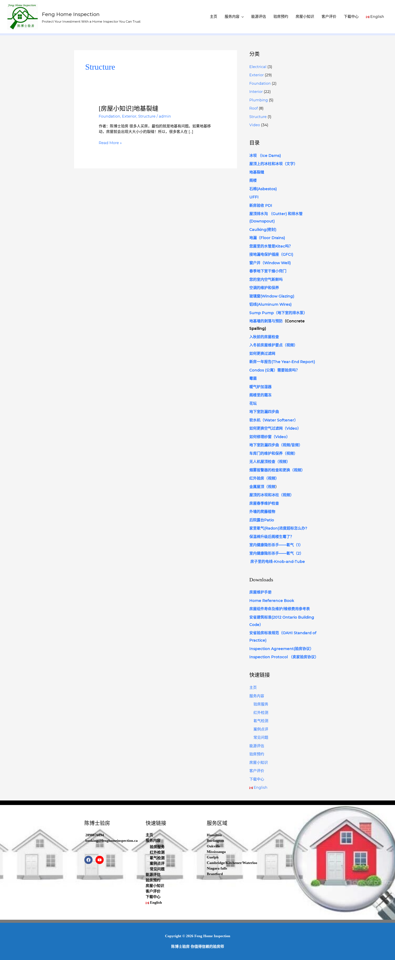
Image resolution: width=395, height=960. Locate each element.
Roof (253, 108)
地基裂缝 (256, 172)
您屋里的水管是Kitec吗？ (271, 246)
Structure (147, 116)
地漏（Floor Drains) (267, 238)
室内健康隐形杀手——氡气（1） (276, 545)
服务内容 (232, 16)
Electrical (257, 67)
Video (254, 125)
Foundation (109, 116)
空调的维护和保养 (264, 288)
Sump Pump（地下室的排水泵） (278, 313)
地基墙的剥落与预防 (266, 321)
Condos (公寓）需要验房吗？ (274, 370)
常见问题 (260, 737)
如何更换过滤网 (262, 353)
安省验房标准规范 (264, 633)
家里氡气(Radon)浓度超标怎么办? (278, 528)
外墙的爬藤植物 (262, 511)
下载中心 (351, 16)
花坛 (253, 403)
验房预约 (280, 16)
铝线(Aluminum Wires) (270, 304)
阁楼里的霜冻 (260, 395)
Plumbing (258, 100)
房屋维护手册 (260, 592)
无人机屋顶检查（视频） (269, 461)
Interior (256, 91)
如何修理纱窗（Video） (269, 437)
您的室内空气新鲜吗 (266, 279)
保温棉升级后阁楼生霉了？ (271, 536)
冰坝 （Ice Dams (264, 155)
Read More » (110, 143)
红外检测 (260, 712)
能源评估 (258, 16)
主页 (213, 16)
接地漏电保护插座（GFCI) (271, 254)
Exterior (129, 116)
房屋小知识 (305, 16)
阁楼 (253, 180)
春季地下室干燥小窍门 (267, 271)
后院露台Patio (261, 520)
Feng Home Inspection (71, 14)
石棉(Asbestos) (263, 189)
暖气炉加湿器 (260, 387)
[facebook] (89, 860)
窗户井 (254, 263)
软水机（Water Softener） (273, 420)
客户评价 (329, 16)
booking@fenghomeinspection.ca (111, 841)
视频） (299, 470)
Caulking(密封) (262, 229)
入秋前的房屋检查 (264, 337)
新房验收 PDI (260, 205)
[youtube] (100, 860)
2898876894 (94, 835)
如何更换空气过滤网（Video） (275, 428)
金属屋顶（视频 (262, 487)
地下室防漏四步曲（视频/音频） (275, 445)
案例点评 (260, 729)
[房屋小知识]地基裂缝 (128, 108)
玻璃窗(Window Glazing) (271, 296)
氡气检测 (260, 721)
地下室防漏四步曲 (264, 411)
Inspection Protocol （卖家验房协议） (283, 657)
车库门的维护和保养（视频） (273, 453)
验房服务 (260, 704)
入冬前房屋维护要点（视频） (273, 345)
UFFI (254, 197)
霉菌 (253, 378)
